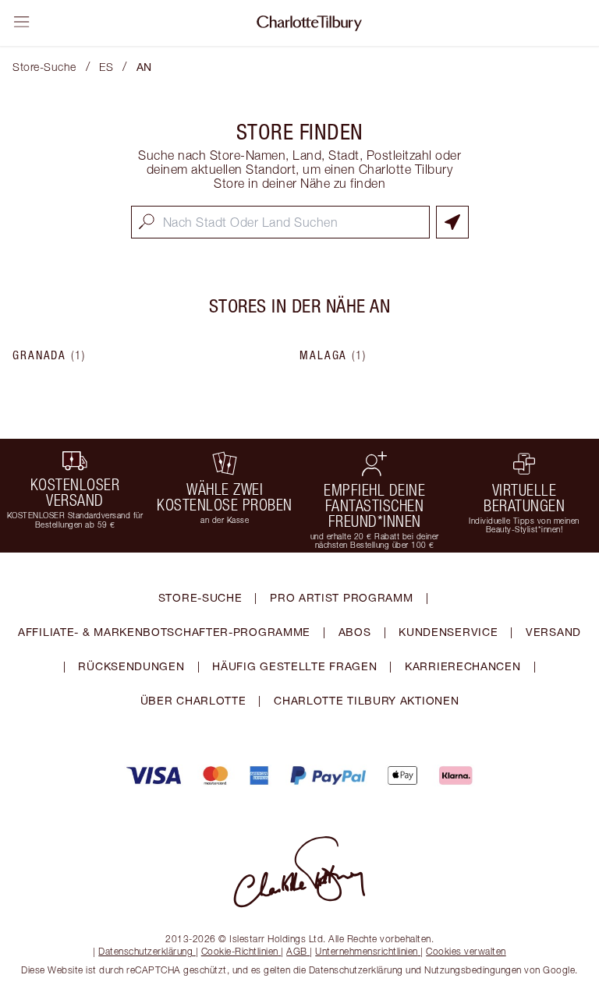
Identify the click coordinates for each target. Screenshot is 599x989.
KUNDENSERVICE (448, 631)
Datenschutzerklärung (145, 951)
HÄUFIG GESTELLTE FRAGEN (294, 666)
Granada (49, 355)
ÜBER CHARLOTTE (193, 700)
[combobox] (280, 222)
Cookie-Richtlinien (239, 951)
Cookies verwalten (466, 951)
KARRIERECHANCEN (463, 666)
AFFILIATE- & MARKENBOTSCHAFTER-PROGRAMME (164, 631)
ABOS (354, 631)
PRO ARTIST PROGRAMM (341, 597)
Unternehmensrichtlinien (366, 951)
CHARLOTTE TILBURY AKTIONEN (366, 700)
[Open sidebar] (21, 21)
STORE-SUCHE (200, 597)
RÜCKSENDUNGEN (131, 666)
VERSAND (553, 631)
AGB (296, 951)
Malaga (333, 355)
